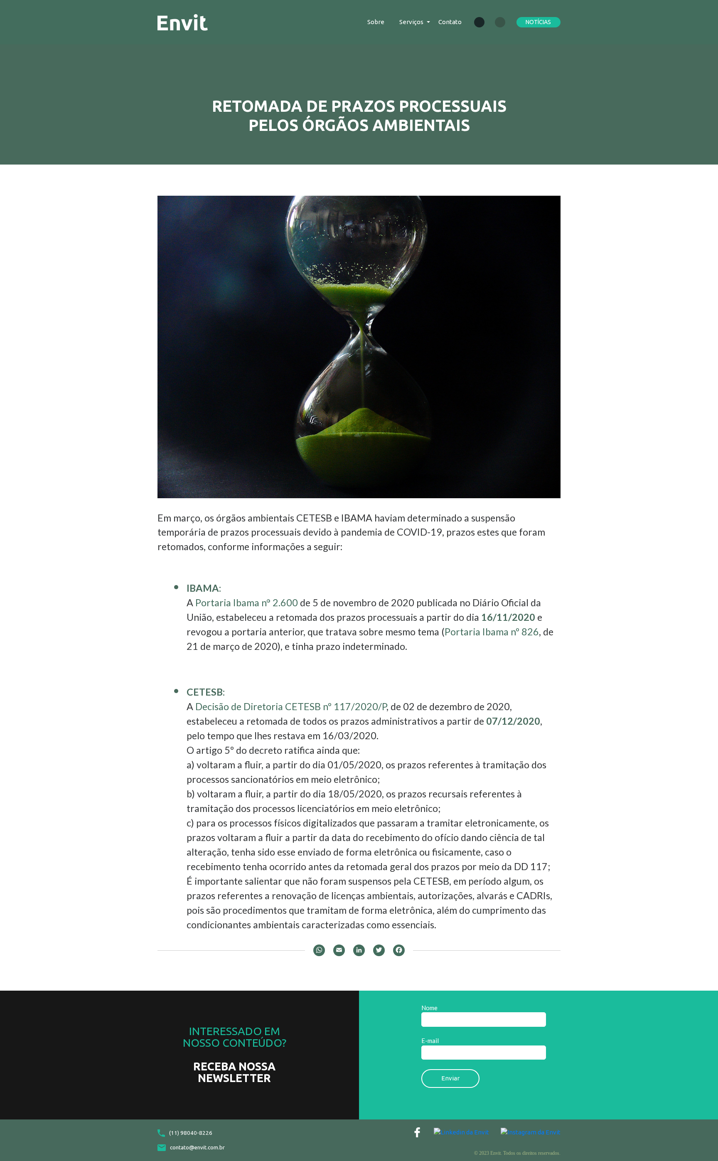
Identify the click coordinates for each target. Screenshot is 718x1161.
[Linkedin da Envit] (461, 1132)
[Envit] (182, 21)
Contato (450, 21)
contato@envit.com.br (197, 1147)
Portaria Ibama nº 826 (492, 631)
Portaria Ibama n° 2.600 (246, 602)
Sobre (375, 21)
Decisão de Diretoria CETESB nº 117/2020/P (290, 706)
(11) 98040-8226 (190, 1133)
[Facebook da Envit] (417, 1132)
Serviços (411, 21)
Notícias (538, 22)
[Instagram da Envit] (531, 1132)
